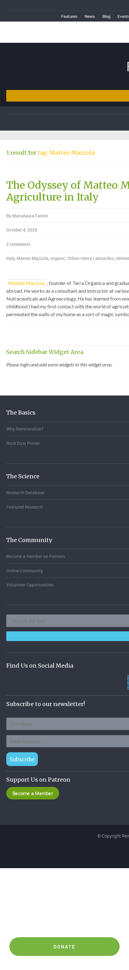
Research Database (25, 492)
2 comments (18, 244)
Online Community (24, 571)
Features (69, 16)
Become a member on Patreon (35, 556)
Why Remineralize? (25, 429)
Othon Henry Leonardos (90, 258)
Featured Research (24, 507)
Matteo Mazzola (33, 258)
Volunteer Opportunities (30, 585)
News (90, 16)
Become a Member (33, 793)
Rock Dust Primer (23, 443)
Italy (10, 258)
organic (57, 258)
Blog (106, 16)
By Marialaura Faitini (27, 216)
